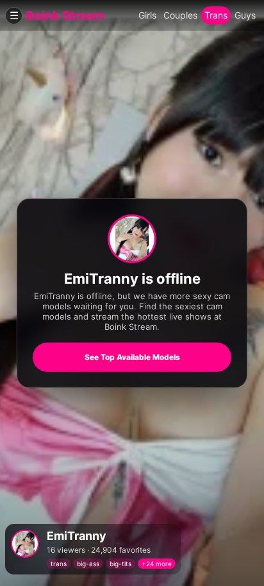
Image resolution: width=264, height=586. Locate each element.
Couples (180, 15)
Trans (215, 15)
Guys (245, 15)
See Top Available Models (132, 357)
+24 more (157, 563)
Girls (147, 15)
